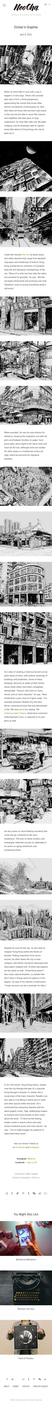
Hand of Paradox (26, 1358)
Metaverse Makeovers (26, 1259)
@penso (31, 1158)
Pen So (25, 254)
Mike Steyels (32, 1173)
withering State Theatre (15, 713)
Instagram (34, 1147)
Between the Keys (26, 1308)
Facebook (20, 1147)
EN (46, 4)
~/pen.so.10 (31, 1162)
